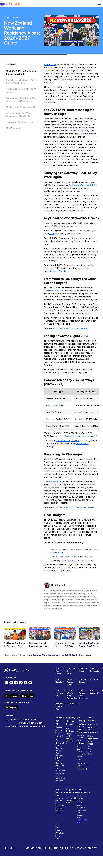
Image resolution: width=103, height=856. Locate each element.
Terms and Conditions (59, 831)
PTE (89, 749)
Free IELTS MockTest (81, 725)
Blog (79, 746)
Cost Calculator (81, 741)
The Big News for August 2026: (21, 107)
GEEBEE (69, 741)
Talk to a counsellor (81, 736)
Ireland (58, 733)
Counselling (82, 769)
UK (56, 724)
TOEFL (90, 744)
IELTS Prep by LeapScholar (93, 729)
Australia (58, 730)
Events (80, 759)
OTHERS (93, 848)
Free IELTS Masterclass (82, 730)
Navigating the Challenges (19, 122)
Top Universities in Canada (60, 763)
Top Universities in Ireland (60, 778)
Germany (59, 736)
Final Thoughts (13, 128)
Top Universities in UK (60, 755)
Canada (58, 727)
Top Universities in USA (60, 748)
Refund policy (58, 837)
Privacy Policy (58, 826)
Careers (69, 724)
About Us (70, 721)
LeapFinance (93, 724)
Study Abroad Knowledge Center (82, 752)
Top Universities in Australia (60, 770)
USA (57, 721)
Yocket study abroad (69, 736)
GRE (89, 751)
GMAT (90, 754)
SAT (89, 746)
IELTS (79, 766)
